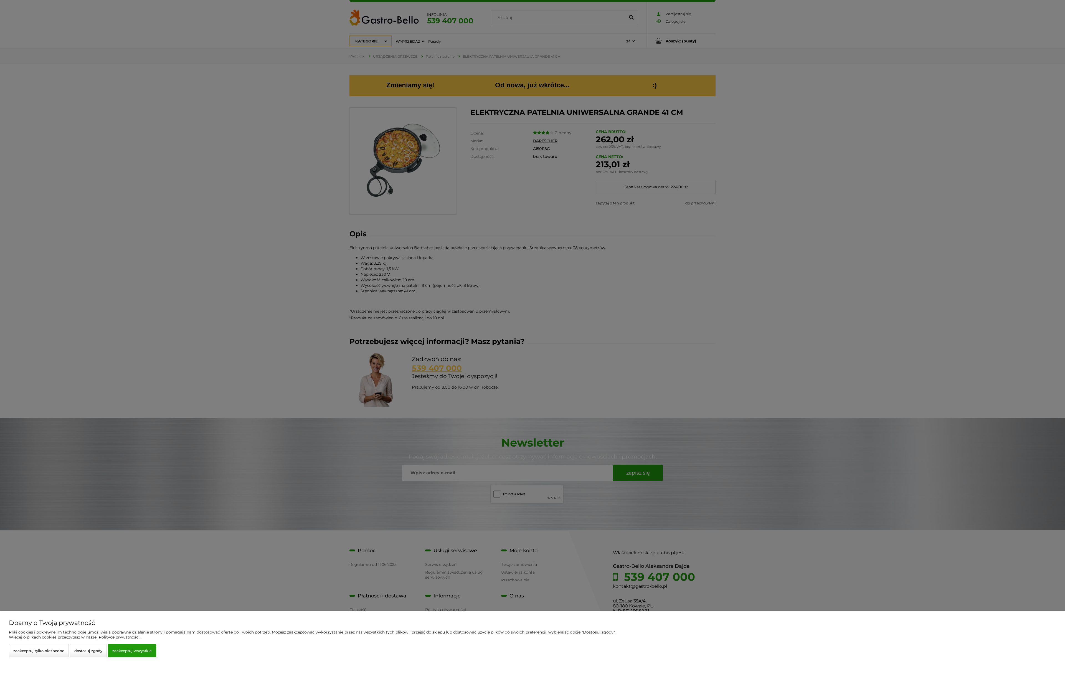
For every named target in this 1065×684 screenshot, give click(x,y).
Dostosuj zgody (88, 650)
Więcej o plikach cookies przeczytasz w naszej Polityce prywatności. (74, 637)
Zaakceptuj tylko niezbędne (38, 650)
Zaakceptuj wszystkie (132, 650)
